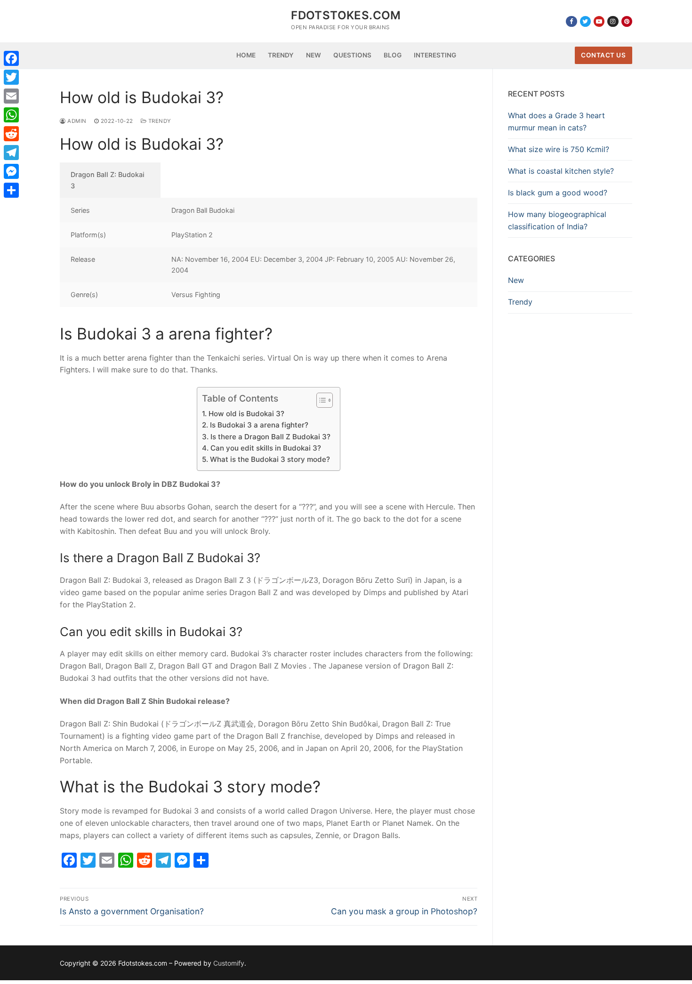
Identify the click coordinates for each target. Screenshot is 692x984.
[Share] (11, 190)
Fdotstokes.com (346, 15)
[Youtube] (599, 21)
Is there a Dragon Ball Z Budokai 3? (270, 436)
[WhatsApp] (11, 114)
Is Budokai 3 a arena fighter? (259, 424)
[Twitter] (585, 21)
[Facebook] (571, 21)
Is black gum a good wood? (557, 192)
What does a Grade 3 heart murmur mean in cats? (556, 121)
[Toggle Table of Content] (319, 400)
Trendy (158, 121)
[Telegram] (11, 152)
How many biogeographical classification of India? (557, 220)
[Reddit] (11, 133)
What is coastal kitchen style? (561, 171)
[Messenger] (11, 171)
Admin (76, 121)
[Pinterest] (626, 21)
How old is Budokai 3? (246, 413)
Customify (228, 963)
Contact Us (603, 55)
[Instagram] (612, 21)
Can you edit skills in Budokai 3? (265, 448)
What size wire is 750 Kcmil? (558, 149)
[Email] (11, 96)
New (516, 280)
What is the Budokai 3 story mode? (270, 459)
